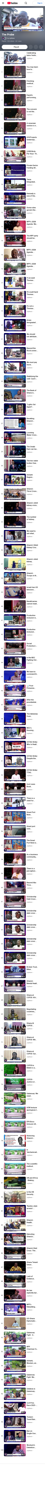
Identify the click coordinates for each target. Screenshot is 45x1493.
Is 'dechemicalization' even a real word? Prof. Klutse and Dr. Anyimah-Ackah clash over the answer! (32, 1151)
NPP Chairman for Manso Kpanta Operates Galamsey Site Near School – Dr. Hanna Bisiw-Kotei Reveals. (32, 1348)
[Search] (26, 3)
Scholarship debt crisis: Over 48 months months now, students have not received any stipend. (32, 954)
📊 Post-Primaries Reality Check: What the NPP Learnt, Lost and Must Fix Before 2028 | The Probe (32, 687)
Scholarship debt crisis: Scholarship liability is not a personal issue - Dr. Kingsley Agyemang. (32, 912)
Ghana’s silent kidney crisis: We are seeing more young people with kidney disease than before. (32, 504)
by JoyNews (11, 38)
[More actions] (41, 47)
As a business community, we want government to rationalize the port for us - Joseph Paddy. (32, 855)
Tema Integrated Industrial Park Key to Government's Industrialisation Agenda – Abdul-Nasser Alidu (32, 180)
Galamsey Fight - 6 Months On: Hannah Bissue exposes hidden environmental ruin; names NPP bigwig (32, 1334)
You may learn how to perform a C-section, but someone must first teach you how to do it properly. (32, 68)
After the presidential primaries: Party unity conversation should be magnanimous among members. (32, 701)
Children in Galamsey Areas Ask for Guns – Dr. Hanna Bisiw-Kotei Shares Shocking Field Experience (32, 1390)
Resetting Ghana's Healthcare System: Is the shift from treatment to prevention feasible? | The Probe (32, 420)
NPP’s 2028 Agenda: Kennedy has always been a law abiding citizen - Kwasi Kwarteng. (32, 251)
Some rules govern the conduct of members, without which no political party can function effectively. (32, 209)
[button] (22, 19)
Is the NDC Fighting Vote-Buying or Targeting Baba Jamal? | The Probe (32, 659)
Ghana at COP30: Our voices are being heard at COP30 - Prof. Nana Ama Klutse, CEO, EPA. (31, 1052)
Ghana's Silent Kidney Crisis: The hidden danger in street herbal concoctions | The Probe (32, 546)
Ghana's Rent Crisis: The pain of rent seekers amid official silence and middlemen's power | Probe (32, 1249)
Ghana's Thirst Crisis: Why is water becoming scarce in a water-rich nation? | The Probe (32, 490)
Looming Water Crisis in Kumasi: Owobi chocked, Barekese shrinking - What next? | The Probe (31, 434)
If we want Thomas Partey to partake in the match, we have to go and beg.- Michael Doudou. (32, 279)
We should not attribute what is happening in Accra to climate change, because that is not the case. (32, 335)
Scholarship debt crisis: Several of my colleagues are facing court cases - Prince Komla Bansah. (32, 940)
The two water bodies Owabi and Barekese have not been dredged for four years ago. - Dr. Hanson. (32, 462)
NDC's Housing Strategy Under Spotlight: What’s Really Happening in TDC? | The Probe (32, 729)
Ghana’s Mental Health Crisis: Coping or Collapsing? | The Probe (32, 982)
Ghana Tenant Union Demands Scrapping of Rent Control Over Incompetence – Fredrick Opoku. (32, 1263)
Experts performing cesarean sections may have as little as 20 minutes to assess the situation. (32, 96)
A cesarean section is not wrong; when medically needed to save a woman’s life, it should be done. (32, 124)
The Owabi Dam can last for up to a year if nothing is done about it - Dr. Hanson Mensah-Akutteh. (32, 448)
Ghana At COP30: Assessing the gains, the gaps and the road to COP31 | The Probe (32, 1024)
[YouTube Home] (12, 3)
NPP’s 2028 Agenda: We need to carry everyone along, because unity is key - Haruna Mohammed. (32, 223)
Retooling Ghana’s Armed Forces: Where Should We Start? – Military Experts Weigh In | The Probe (32, 1235)
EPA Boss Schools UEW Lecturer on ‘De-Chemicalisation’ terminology (32, 1123)
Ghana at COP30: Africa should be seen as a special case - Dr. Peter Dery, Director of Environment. (32, 996)
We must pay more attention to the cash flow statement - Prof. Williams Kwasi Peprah (32, 363)
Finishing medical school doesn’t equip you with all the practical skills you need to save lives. (32, 82)
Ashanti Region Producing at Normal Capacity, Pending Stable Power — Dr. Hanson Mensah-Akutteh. (32, 476)
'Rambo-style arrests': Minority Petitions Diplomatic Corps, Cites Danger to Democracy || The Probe (32, 1207)
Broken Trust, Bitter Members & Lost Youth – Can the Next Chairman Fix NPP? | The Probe (32, 968)
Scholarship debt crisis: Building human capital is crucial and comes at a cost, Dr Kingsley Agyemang (32, 926)
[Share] (36, 47)
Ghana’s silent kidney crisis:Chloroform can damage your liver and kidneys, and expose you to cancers (32, 560)
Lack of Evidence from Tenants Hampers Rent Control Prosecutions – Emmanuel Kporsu (32, 1277)
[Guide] (3, 3)
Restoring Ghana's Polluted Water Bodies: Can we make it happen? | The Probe (32, 1137)
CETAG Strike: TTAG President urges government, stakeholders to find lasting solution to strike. (32, 771)
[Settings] (30, 3)
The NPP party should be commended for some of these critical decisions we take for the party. (32, 237)
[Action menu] (40, 58)
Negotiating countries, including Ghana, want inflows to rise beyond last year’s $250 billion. (31, 1010)
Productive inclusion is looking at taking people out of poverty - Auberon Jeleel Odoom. (32, 616)
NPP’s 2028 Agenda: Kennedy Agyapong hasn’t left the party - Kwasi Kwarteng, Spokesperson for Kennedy (32, 265)
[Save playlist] (30, 47)
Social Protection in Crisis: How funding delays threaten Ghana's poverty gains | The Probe (32, 645)
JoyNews (29, 58)
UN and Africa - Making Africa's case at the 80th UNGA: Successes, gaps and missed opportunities (32, 1179)
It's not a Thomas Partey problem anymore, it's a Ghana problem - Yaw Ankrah (32, 307)
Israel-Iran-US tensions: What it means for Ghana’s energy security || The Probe (32, 588)
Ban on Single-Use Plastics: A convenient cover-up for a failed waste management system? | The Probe (32, 1432)
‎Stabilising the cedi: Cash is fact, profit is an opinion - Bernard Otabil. (32, 377)
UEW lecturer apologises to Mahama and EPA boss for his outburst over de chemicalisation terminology (32, 1109)
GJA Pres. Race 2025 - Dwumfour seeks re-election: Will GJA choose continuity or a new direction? (32, 1404)
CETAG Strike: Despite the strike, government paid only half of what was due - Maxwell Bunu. (32, 757)
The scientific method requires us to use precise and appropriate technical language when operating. (32, 1165)
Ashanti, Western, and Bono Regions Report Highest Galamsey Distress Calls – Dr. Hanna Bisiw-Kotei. (32, 1362)
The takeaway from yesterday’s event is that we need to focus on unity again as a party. (32, 715)
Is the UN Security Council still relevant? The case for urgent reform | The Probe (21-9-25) (32, 1193)
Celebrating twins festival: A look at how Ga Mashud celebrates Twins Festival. (32, 54)
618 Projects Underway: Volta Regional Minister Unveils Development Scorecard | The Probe (32, 138)
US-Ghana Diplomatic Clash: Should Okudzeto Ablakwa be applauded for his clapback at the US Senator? (32, 1319)
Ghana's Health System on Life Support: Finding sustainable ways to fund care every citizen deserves (32, 1221)
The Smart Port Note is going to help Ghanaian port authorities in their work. (32, 841)
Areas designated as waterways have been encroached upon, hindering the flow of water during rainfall (32, 321)
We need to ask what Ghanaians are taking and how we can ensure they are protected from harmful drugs (32, 532)
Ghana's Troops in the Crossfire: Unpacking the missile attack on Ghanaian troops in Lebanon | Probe (32, 574)
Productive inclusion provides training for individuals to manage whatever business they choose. (32, 630)
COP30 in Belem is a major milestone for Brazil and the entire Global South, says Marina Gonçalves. (32, 1066)
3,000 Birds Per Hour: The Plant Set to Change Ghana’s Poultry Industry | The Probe (32, 152)
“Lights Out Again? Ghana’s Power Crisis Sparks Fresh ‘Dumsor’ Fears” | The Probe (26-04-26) (32, 405)
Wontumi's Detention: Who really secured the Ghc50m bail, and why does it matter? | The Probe (32, 1446)
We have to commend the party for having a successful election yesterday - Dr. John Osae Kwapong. (32, 673)
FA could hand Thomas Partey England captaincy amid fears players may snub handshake (32, 293)
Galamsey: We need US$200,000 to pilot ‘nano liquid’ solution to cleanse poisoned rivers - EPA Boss (32, 1094)
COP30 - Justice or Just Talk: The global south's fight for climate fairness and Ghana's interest (32, 1080)
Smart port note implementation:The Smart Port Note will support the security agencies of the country (32, 827)
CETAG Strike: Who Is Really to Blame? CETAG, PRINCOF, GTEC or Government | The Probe (32, 743)
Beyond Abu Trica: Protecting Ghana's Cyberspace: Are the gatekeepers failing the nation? (32, 884)
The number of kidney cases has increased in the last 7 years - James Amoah (31, 518)
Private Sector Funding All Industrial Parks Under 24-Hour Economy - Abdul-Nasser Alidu (32, 166)
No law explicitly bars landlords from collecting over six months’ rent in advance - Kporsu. (32, 1291)
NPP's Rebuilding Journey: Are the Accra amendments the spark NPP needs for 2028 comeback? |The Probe (32, 1305)
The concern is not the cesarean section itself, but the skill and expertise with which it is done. (32, 110)
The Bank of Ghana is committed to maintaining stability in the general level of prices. (32, 391)
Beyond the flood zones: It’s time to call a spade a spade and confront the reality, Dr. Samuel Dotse (32, 349)
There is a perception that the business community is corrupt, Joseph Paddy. (32, 870)
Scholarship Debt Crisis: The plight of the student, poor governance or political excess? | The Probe (32, 898)
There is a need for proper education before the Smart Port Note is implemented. (32, 799)
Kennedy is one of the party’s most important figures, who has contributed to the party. (32, 195)
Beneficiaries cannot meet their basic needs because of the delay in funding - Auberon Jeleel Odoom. (32, 602)
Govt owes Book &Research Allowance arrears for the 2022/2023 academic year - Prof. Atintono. (31, 785)
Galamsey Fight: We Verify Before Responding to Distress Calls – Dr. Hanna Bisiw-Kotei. (32, 1376)
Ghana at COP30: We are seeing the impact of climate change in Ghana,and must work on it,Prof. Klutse (32, 1038)
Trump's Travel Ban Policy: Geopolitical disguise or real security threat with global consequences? (32, 1418)
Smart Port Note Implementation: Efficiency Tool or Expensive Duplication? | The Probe (32, 813)
